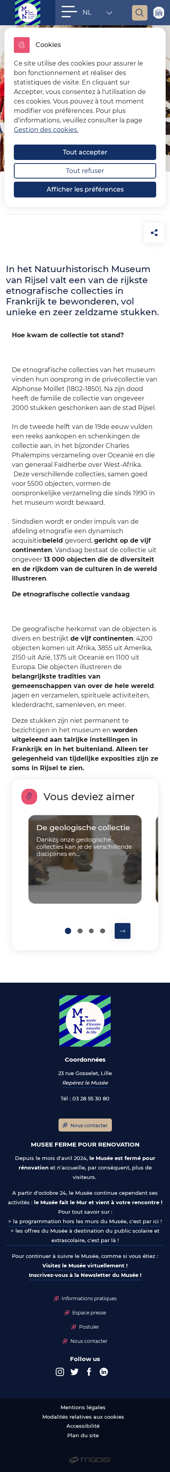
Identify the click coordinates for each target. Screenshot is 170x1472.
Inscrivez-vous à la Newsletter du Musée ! (85, 1275)
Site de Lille (158, 12)
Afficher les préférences (85, 189)
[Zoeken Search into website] (139, 13)
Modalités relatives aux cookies (83, 1417)
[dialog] (85, 117)
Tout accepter (85, 152)
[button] (69, 11)
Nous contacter (89, 1125)
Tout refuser (85, 171)
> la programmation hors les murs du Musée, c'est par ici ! (85, 1221)
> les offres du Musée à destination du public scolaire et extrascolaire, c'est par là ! (85, 1235)
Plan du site (83, 1435)
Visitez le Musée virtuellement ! (85, 1265)
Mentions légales (83, 1407)
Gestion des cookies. (46, 129)
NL (93, 14)
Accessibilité (83, 1426)
